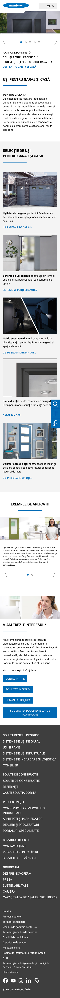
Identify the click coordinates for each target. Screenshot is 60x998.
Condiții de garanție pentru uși (20, 926)
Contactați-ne (15, 678)
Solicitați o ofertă (18, 689)
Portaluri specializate (21, 831)
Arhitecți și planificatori (23, 819)
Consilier (10, 765)
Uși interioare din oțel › (18, 478)
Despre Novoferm (17, 873)
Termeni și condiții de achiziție (20, 932)
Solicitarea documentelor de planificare (30, 712)
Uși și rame (11, 747)
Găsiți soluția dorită (19, 793)
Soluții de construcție (21, 781)
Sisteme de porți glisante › (20, 289)
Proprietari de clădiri (20, 852)
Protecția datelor (12, 916)
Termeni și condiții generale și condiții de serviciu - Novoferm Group (26, 965)
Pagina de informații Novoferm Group (24, 952)
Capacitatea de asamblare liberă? (30, 897)
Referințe (10, 787)
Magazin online (11, 947)
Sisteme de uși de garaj (21, 741)
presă (7, 879)
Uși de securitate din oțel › (20, 352)
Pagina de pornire (15, 52)
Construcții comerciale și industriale (24, 810)
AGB (5, 958)
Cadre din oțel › (13, 415)
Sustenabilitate (15, 885)
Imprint (7, 911)
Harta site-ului (11, 972)
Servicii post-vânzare (20, 858)
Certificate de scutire (15, 942)
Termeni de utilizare (14, 921)
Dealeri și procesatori (21, 825)
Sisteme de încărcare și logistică (29, 759)
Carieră (9, 891)
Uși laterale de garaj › (17, 227)
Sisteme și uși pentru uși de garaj (25, 62)
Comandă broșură (18, 700)
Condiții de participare (15, 937)
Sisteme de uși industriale (24, 753)
